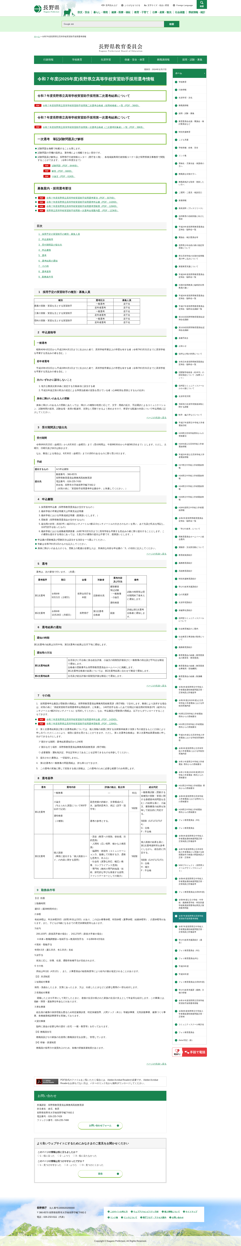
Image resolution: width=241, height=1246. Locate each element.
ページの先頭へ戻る (156, 417)
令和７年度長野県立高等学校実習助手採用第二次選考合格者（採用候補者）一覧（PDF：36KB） (91, 105)
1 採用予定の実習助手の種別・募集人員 (59, 234)
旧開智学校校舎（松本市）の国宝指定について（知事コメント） (191, 375)
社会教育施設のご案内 (188, 629)
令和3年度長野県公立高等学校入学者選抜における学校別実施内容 (191, 751)
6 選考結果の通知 (48, 261)
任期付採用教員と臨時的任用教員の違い (191, 286)
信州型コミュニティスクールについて (191, 619)
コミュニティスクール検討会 (191, 1024)
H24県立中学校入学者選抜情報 (191, 487)
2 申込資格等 (45, 239)
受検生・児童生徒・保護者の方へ (191, 164)
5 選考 (42, 255)
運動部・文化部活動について (191, 547)
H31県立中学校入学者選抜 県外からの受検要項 (192, 786)
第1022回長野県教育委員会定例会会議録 (192, 318)
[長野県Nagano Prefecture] (46, 9)
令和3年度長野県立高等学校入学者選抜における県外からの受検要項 (191, 799)
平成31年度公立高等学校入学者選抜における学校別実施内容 (191, 737)
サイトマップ (191, 1211)
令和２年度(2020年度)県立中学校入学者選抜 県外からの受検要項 (191, 775)
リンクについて (130, 1217)
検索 (202, 6)
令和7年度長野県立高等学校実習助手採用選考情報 (191, 917)
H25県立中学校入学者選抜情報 (191, 498)
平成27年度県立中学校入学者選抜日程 (191, 423)
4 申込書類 (44, 250)
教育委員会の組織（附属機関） (190, 677)
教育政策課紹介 (185, 555)
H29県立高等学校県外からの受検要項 (191, 434)
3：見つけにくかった (92, 1165)
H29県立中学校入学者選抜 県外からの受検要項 (191, 810)
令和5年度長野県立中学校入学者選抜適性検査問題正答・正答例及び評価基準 (191, 838)
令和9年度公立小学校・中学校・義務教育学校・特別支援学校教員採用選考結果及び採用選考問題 (191, 904)
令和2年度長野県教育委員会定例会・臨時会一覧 (191, 519)
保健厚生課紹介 (185, 610)
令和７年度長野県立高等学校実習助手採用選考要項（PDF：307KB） (81, 198)
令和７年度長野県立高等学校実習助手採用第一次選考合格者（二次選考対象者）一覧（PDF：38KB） (93, 127)
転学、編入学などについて (190, 415)
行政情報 (182, 90)
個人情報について (172, 1211)
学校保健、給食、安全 (188, 148)
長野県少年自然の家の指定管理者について (191, 246)
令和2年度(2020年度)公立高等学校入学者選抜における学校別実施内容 (191, 703)
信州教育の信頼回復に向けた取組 (191, 217)
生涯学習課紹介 (185, 602)
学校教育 (182, 82)
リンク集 (182, 155)
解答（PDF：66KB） (62, 171)
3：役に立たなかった (86, 1156)
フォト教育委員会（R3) (189, 820)
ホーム (37, 36)
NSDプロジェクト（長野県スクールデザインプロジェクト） (191, 868)
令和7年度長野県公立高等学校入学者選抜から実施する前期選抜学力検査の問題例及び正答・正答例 (191, 853)
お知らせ (182, 346)
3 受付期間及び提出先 (50, 245)
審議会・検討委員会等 (188, 237)
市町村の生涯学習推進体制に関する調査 (191, 405)
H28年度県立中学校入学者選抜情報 (191, 508)
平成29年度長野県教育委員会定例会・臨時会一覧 (191, 228)
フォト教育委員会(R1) (188, 958)
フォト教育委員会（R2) (189, 950)
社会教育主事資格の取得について (191, 638)
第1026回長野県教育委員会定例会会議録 (192, 328)
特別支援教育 (184, 132)
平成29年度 (184, 966)
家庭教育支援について (188, 266)
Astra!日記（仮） (186, 1040)
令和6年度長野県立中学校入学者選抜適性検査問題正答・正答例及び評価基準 (191, 881)
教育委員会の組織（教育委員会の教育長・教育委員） (191, 656)
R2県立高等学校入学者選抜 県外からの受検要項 (192, 715)
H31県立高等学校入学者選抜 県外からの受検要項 (192, 725)
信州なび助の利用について (190, 354)
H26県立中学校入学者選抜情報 (191, 477)
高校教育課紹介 (185, 571)
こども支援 (183, 140)
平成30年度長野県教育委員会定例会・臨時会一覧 (191, 296)
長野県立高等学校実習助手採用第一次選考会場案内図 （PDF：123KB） (82, 210)
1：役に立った (47, 1156)
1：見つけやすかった (50, 1165)
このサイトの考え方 (119, 1211)
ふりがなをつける (132, 5)
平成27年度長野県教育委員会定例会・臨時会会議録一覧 (191, 307)
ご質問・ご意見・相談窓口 (190, 192)
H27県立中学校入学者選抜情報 (191, 466)
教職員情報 (183, 105)
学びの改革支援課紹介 (188, 587)
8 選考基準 (44, 271)
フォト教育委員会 (186, 828)
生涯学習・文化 (185, 98)
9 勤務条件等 (45, 277)
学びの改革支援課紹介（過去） (190, 941)
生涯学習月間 (184, 396)
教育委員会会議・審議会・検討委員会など (191, 122)
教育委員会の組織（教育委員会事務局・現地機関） (191, 667)
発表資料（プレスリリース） (191, 208)
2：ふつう (65, 1156)
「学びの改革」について (189, 529)
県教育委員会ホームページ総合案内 (191, 538)
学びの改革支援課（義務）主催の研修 (191, 991)
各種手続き (183, 338)
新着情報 (182, 200)
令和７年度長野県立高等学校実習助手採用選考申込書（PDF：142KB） (82, 202)
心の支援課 (183, 594)
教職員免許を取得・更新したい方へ (191, 183)
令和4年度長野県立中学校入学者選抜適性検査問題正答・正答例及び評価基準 (191, 689)
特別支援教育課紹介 (187, 579)
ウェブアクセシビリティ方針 (146, 1211)
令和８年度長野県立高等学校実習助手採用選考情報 (191, 1001)
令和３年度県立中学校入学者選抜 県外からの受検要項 (191, 762)
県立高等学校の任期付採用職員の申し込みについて (191, 257)
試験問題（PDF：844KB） (65, 165)
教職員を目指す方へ (187, 174)
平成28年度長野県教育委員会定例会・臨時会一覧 (191, 275)
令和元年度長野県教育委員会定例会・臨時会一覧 (191, 363)
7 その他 (43, 266)
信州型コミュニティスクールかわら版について (191, 387)
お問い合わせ (178, 1217)
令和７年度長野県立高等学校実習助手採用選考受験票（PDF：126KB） (82, 206)
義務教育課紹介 (185, 563)
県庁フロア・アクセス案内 (154, 1217)
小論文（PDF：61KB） (63, 176)
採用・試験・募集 (186, 113)
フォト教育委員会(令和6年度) (192, 982)
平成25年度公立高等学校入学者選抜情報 (191, 455)
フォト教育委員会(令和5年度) (192, 892)
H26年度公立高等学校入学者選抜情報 (191, 445)
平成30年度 (184, 974)
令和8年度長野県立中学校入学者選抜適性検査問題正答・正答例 (191, 1014)
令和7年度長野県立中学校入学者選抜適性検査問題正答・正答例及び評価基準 (191, 929)
